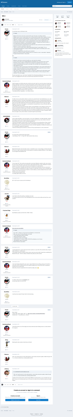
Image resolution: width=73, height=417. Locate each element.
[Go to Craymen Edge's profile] (6, 214)
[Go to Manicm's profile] (6, 100)
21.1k (7, 378)
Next (13, 24)
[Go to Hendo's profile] (3, 20)
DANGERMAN (6, 116)
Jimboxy (6, 368)
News (12, 20)
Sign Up (69, 2)
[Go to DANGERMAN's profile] (6, 120)
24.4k (7, 126)
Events (7, 8)
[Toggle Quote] (13, 33)
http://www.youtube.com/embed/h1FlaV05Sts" (36, 313)
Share (41, 19)
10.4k (7, 349)
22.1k (7, 257)
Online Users (16, 8)
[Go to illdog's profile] (6, 343)
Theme (31, 413)
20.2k (7, 301)
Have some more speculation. (17, 228)
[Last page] (15, 25)
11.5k (7, 90)
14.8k (7, 203)
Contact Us (37, 413)
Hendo (7, 19)
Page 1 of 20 (20, 24)
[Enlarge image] (38, 267)
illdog (6, 339)
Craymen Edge (6, 210)
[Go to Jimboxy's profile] (6, 372)
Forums (2, 8)
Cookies (41, 413)
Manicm (7, 96)
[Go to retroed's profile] (6, 197)
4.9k (7, 220)
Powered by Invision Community (36, 415)
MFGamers (4, 2)
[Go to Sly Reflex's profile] (6, 182)
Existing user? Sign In (61, 2)
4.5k (7, 106)
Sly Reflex (6, 178)
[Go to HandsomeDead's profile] (6, 85)
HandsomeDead (7, 81)
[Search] (71, 6)
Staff (11, 8)
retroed (6, 193)
